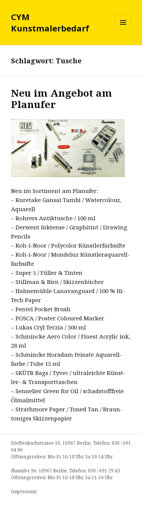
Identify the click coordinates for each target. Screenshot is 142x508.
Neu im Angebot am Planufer (61, 98)
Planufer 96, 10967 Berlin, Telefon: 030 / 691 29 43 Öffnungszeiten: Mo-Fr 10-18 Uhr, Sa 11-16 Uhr (65, 474)
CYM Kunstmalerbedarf (50, 22)
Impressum (24, 491)
